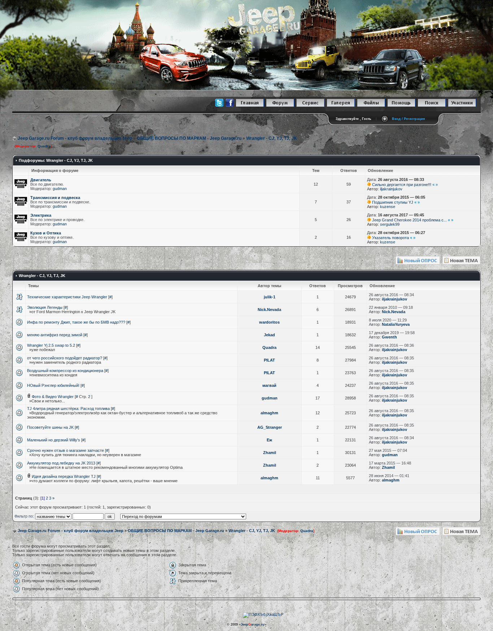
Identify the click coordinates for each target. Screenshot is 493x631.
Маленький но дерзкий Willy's (53, 440)
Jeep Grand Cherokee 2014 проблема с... (409, 220)
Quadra (44, 146)
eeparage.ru (253, 624)
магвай (269, 385)
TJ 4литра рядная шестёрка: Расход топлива (68, 408)
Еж (269, 440)
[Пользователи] (462, 106)
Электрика (40, 215)
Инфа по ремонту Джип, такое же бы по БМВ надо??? (76, 322)
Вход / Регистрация (408, 119)
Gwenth (389, 337)
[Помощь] (401, 106)
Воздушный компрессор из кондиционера (65, 370)
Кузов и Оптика (45, 233)
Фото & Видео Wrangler (53, 396)
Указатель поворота (390, 237)
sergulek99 (390, 224)
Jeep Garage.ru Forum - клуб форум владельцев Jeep (75, 138)
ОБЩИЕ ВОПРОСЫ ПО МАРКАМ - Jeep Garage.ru (189, 138)
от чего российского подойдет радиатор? (64, 358)
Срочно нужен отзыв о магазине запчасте (65, 450)
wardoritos (269, 322)
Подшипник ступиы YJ (392, 202)
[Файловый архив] (371, 106)
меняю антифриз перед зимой (54, 335)
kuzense (387, 206)
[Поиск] (432, 106)
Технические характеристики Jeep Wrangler (67, 297)
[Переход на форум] (280, 106)
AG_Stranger (269, 427)
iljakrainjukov (391, 189)
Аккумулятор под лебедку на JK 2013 (61, 463)
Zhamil (269, 452)
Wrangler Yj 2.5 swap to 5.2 (51, 345)
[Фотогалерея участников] (341, 106)
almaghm (269, 413)
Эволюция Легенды (44, 307)
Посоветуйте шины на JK (50, 427)
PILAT (269, 360)
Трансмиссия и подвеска (55, 197)
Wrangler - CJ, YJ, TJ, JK (271, 138)
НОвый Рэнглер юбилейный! (53, 385)
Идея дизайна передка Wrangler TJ (64, 476)
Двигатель (40, 180)
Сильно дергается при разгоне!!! (401, 184)
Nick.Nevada (269, 309)
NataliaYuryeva (396, 324)
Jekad (269, 335)
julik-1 (269, 297)
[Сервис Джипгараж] (310, 106)
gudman (60, 188)
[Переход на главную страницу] (250, 106)
